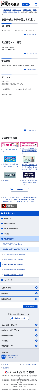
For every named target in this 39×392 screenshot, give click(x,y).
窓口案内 (5, 341)
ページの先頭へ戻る (32, 34)
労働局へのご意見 (19, 318)
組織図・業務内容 (9, 223)
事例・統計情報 (7, 335)
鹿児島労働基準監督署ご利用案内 (14, 254)
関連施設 (6, 234)
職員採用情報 (6, 299)
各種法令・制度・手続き (10, 330)
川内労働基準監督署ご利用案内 (13, 259)
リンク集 (6, 364)
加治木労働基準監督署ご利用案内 (14, 270)
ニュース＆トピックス (10, 325)
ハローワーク (8, 280)
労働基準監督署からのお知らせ (12, 244)
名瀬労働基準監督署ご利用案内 (13, 275)
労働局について (9, 218)
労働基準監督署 (9, 239)
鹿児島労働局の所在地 (11, 228)
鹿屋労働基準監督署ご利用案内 (13, 264)
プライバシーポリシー (29, 364)
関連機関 (5, 293)
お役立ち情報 (6, 288)
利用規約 (6, 368)
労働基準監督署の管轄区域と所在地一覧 (15, 249)
